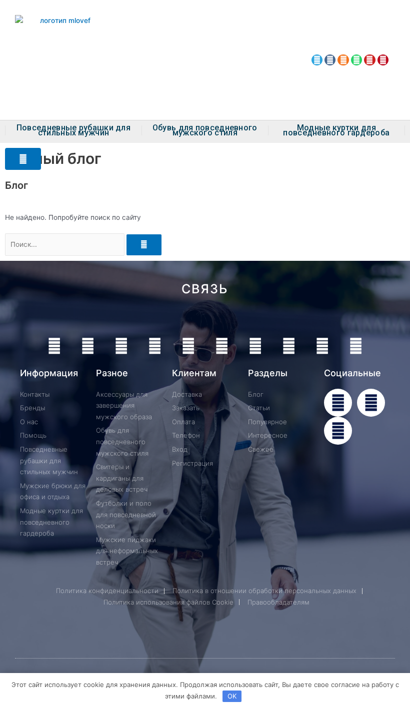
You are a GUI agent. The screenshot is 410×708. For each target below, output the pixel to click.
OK (232, 696)
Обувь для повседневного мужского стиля (205, 130)
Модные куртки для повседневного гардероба (336, 130)
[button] (23, 159)
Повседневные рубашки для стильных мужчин (73, 130)
